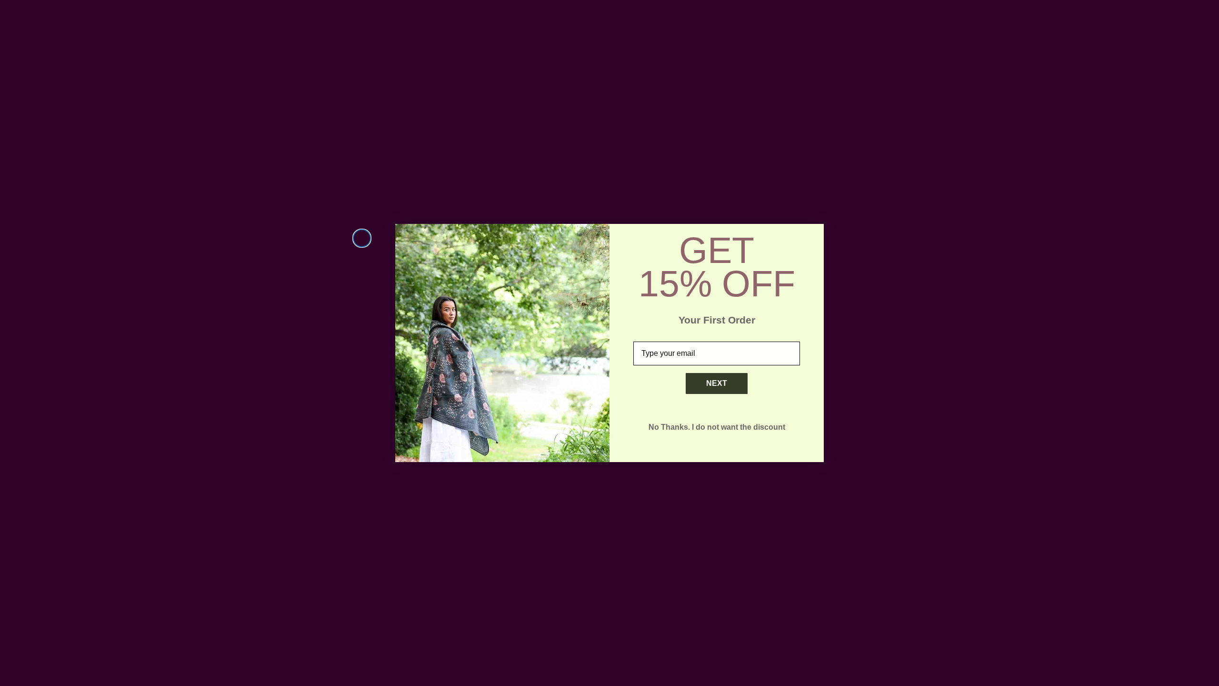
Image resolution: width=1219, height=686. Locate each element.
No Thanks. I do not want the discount (717, 427)
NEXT (716, 383)
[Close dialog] (361, 238)
